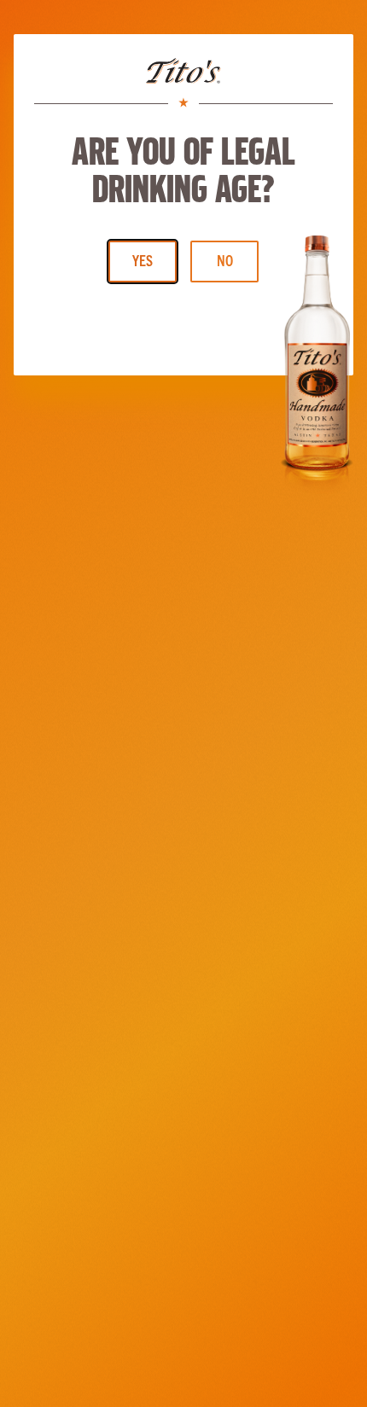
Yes (142, 260)
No (225, 260)
